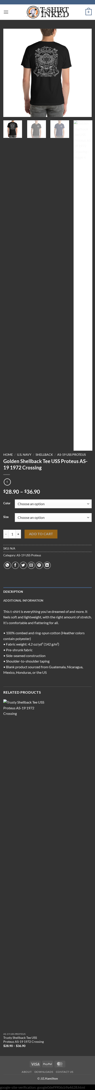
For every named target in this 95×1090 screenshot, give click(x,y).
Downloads (43, 1071)
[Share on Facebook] (15, 565)
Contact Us (64, 1071)
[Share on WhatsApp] (7, 565)
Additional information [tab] (23, 600)
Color (6, 503)
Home (8, 454)
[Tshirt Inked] (47, 12)
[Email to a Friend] (31, 565)
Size (6, 517)
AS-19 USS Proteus (71, 454)
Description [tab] (13, 591)
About (27, 1071)
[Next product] (7, 481)
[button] (6, 12)
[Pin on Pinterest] (39, 565)
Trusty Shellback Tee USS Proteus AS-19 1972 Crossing (23, 1039)
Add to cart (41, 534)
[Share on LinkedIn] (47, 565)
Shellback (44, 454)
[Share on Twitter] (23, 565)
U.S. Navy (24, 454)
